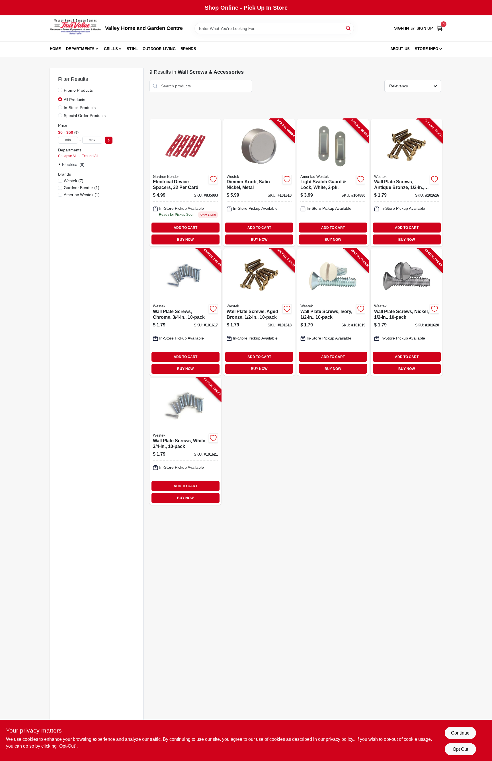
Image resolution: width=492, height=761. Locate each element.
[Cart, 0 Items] (439, 28)
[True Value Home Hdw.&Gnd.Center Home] (75, 28)
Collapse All (67, 156)
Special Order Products (85, 115)
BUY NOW (185, 240)
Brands (188, 49)
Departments (80, 49)
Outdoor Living (159, 49)
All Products (74, 99)
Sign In (401, 28)
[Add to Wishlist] (213, 179)
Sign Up (425, 28)
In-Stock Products (80, 107)
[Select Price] (108, 140)
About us (400, 49)
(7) (73, 180)
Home (55, 49)
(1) (81, 187)
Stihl (132, 49)
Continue (460, 733)
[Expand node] (60, 164)
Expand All (90, 156)
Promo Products (78, 90)
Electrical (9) (73, 164)
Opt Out (460, 749)
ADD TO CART (185, 228)
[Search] (349, 28)
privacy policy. (340, 739)
